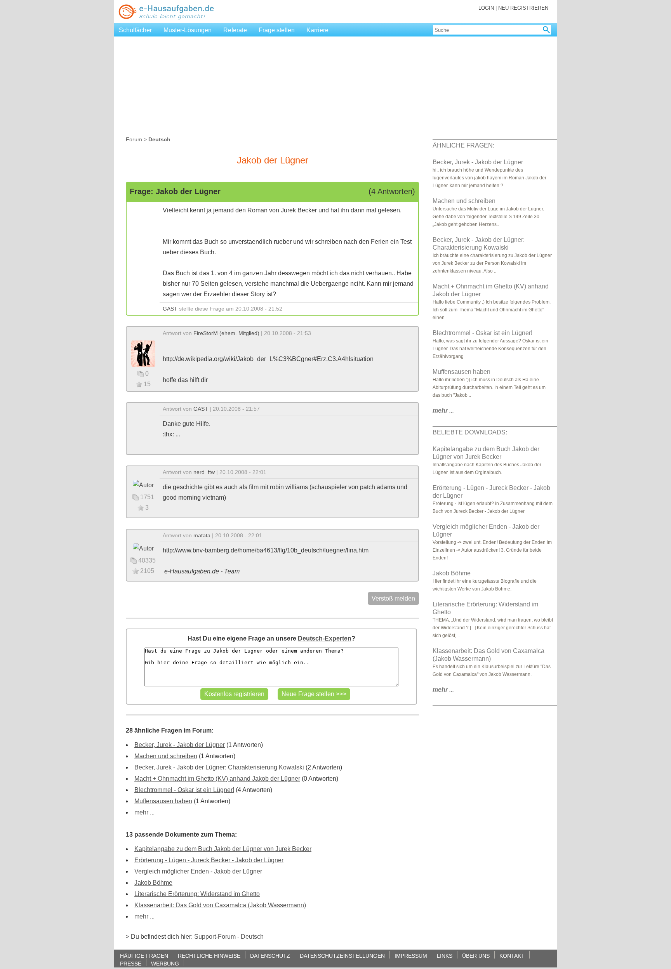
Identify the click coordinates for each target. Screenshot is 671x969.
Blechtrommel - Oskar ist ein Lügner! (184, 790)
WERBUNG (165, 963)
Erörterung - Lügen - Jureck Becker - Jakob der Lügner (208, 860)
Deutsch (252, 936)
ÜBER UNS (476, 956)
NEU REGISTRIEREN (523, 8)
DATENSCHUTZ (270, 956)
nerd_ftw (204, 472)
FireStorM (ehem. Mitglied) (226, 333)
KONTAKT (512, 956)
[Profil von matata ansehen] (143, 548)
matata (201, 535)
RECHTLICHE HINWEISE (209, 956)
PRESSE (130, 963)
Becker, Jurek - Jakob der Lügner (179, 745)
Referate (235, 30)
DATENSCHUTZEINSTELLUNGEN (342, 956)
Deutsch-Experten (324, 638)
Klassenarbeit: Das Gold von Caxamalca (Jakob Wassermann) (220, 905)
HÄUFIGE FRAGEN (144, 956)
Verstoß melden (393, 598)
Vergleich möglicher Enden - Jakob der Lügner (198, 871)
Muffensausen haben (163, 801)
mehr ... (144, 812)
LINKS (444, 956)
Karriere (317, 30)
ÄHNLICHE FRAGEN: (463, 145)
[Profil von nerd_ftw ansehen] (143, 484)
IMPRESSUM (411, 956)
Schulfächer (135, 30)
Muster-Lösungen (187, 30)
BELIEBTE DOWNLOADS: (470, 432)
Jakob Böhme (153, 882)
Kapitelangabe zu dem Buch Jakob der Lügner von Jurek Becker (222, 849)
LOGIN (486, 8)
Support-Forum (215, 936)
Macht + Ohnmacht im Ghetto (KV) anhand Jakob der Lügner (217, 778)
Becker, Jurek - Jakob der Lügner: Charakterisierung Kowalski (219, 767)
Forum (134, 139)
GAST (170, 309)
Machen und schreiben (165, 756)
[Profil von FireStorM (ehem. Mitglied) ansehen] (143, 353)
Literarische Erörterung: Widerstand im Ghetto (197, 894)
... (443, 410)
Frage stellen (277, 30)
